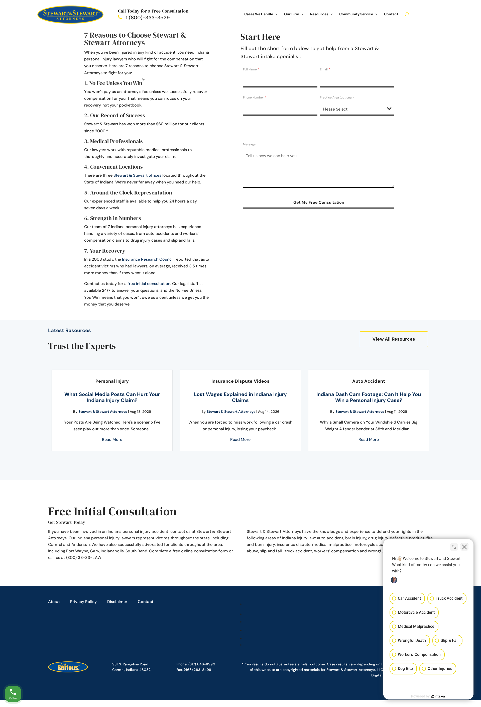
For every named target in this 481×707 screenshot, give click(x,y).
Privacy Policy (83, 601)
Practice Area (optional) (336, 97)
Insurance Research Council (148, 259)
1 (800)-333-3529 (148, 17)
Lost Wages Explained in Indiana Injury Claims (240, 397)
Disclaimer (117, 601)
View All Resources (394, 339)
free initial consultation (149, 283)
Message (249, 144)
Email (325, 69)
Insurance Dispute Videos (240, 381)
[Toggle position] (454, 547)
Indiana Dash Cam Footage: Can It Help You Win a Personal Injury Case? (368, 397)
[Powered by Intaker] (438, 696)
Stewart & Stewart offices (137, 175)
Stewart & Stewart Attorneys (102, 411)
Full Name (251, 69)
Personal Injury (112, 381)
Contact (145, 601)
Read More (112, 439)
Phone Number (254, 97)
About (54, 601)
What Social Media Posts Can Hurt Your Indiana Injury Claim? (112, 397)
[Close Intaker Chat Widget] (464, 547)
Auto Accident (368, 381)
